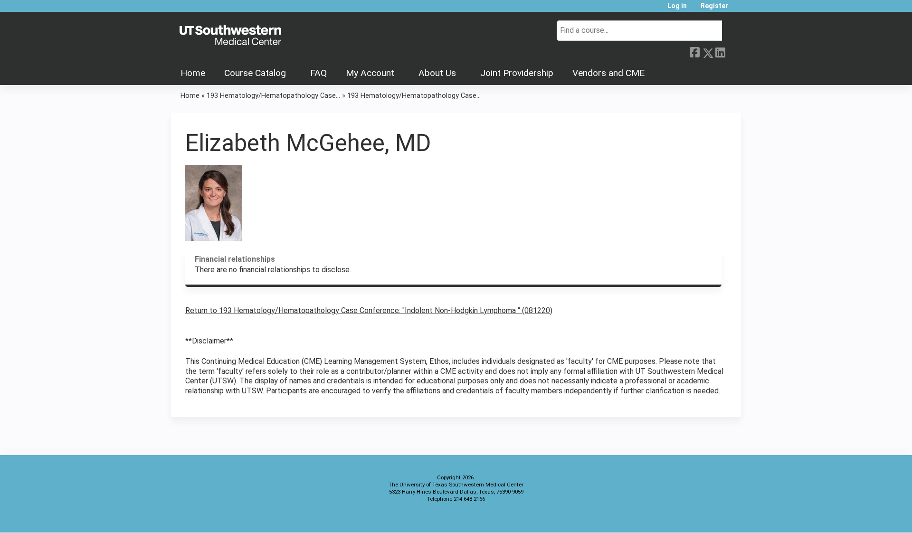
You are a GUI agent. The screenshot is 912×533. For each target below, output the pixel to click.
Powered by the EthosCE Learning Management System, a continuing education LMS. (707, 517)
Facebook (694, 51)
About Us (437, 72)
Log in (677, 6)
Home (192, 72)
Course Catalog (255, 72)
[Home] (230, 35)
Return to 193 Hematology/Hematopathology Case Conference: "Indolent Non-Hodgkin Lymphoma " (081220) (368, 310)
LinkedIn (720, 51)
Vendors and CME (608, 72)
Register (714, 6)
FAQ (318, 72)
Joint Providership (516, 72)
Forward (733, 51)
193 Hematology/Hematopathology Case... (273, 96)
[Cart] (738, 9)
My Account (370, 72)
